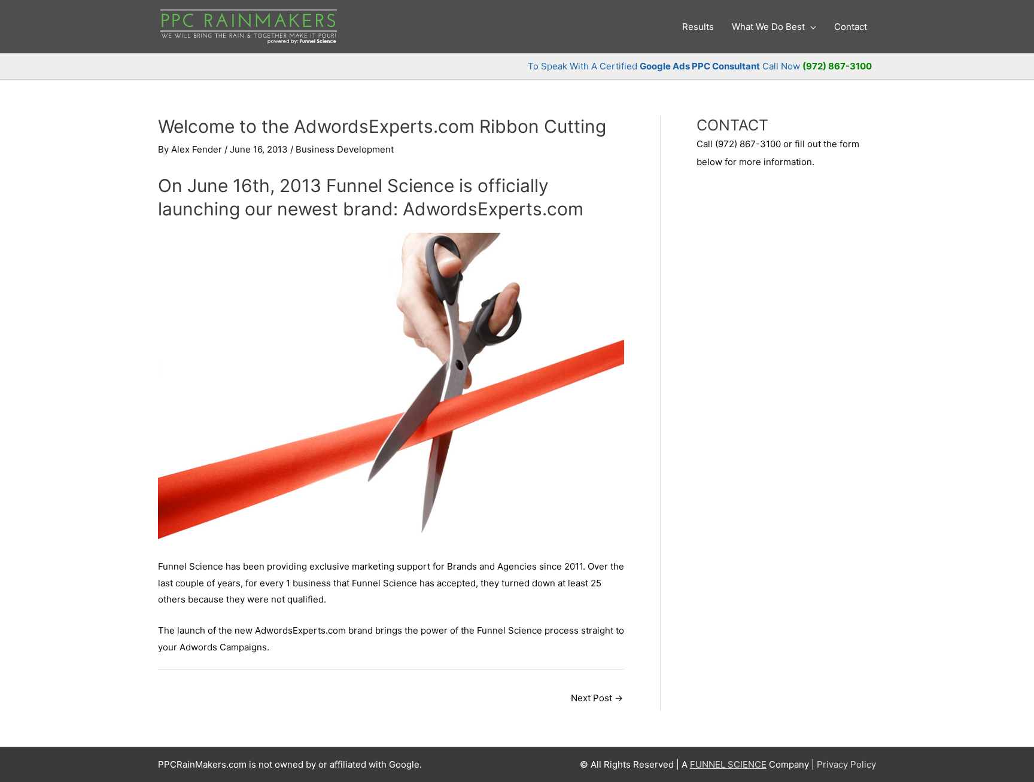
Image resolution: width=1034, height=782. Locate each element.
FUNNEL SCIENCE (728, 764)
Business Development (345, 149)
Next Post (597, 698)
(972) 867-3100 (837, 66)
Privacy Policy (846, 764)
